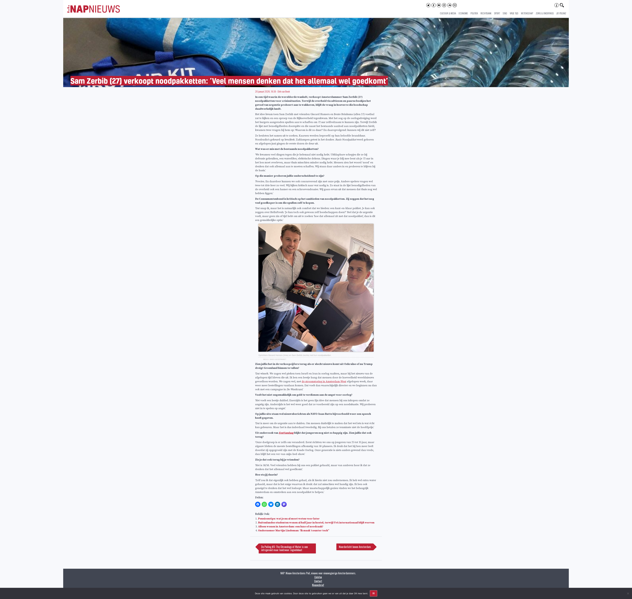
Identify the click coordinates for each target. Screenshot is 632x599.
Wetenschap (527, 13)
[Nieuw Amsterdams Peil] (93, 12)
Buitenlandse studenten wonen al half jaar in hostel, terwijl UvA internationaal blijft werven (316, 522)
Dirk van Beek (284, 91)
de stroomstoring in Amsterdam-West (324, 381)
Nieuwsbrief (318, 585)
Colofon (318, 577)
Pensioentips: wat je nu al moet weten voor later (289, 518)
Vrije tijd (514, 13)
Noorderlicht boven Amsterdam (355, 547)
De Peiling (561, 13)
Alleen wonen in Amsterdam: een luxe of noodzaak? (290, 526)
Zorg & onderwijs (545, 13)
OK (373, 593)
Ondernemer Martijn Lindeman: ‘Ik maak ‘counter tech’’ (293, 530)
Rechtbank (486, 13)
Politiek (474, 13)
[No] (628, 593)
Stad (505, 13)
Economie (463, 13)
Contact (318, 581)
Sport (497, 13)
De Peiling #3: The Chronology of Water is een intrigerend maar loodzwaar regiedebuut (284, 548)
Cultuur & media (448, 13)
